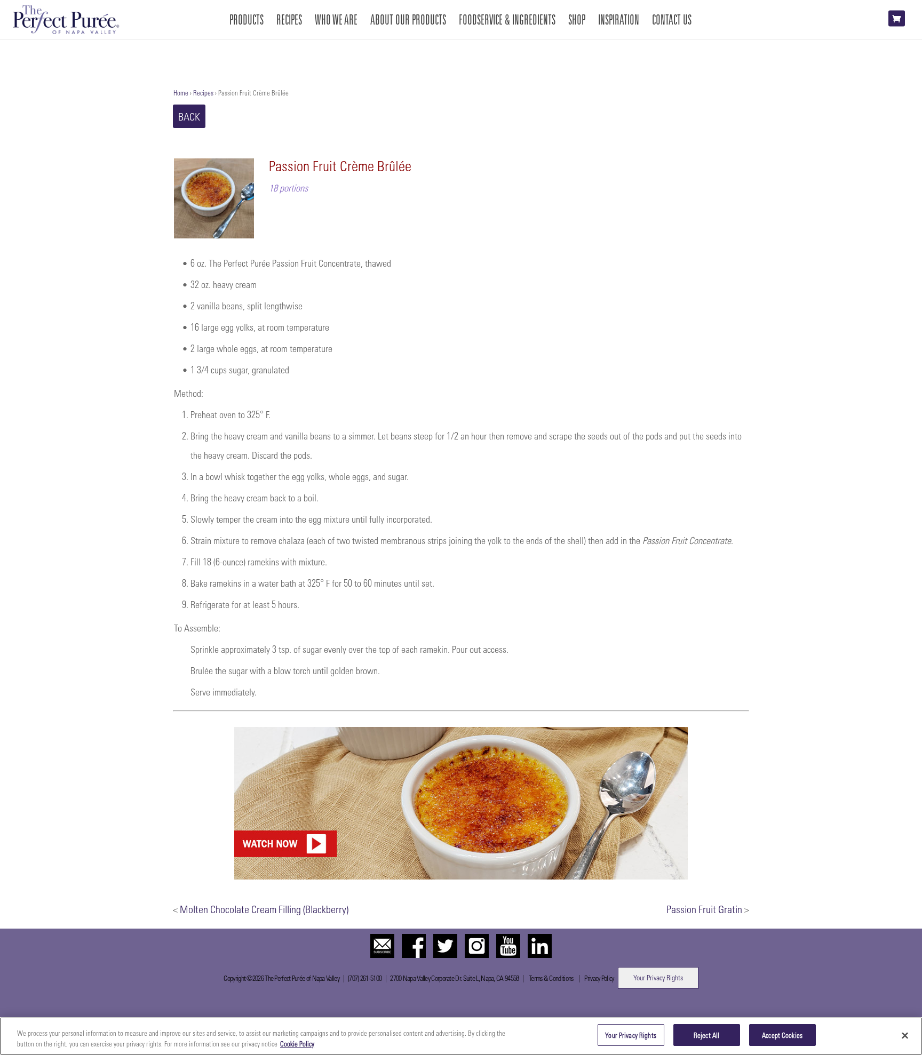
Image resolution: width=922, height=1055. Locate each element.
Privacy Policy (599, 977)
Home (180, 92)
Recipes (203, 92)
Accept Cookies (782, 1035)
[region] (461, 1036)
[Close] (905, 1035)
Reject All (706, 1035)
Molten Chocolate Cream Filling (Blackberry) (264, 908)
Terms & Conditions (551, 977)
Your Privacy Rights (658, 977)
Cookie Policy (297, 1043)
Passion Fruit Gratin (704, 908)
